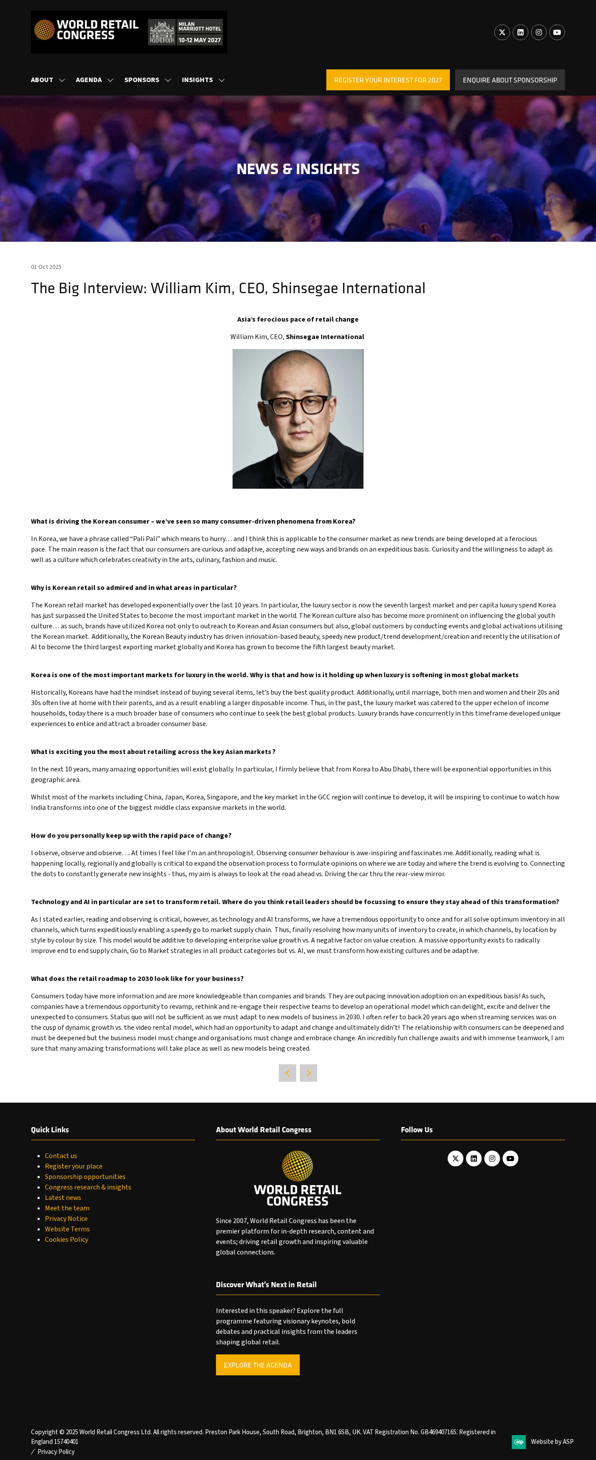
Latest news (63, 1198)
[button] (388, 79)
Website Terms (67, 1229)
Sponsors (141, 80)
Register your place (74, 1166)
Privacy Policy (56, 1452)
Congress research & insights (88, 1187)
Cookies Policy (66, 1239)
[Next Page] (308, 1073)
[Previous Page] (287, 1073)
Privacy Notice (66, 1219)
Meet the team (67, 1208)
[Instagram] (539, 32)
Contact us (61, 1156)
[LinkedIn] (520, 32)
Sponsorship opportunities (85, 1177)
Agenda (89, 80)
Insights (197, 80)
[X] (502, 32)
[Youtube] (557, 32)
